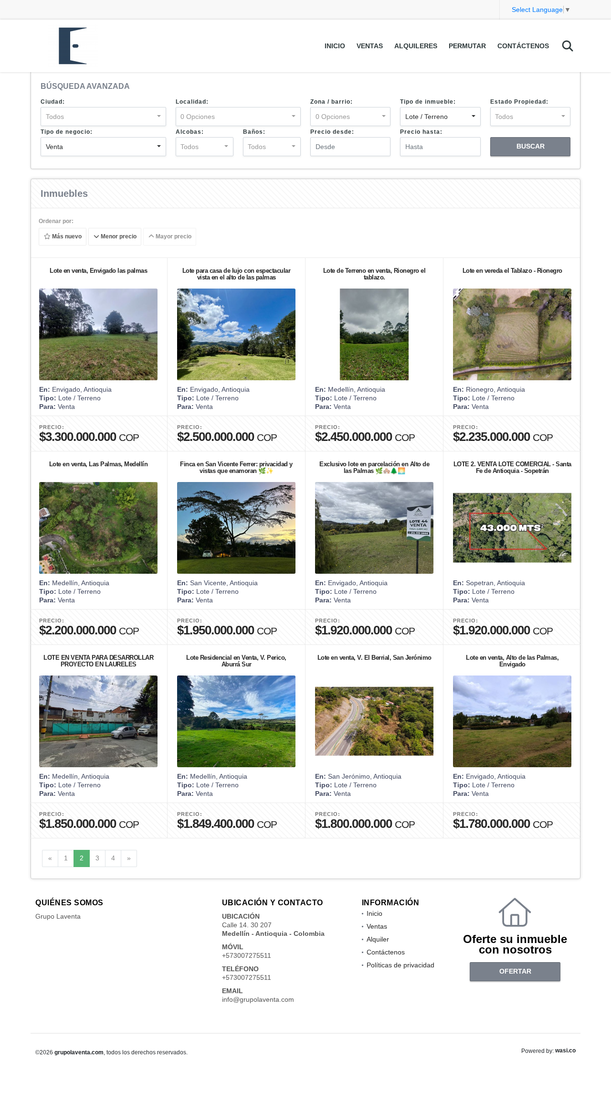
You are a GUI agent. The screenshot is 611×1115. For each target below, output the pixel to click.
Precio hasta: (421, 132)
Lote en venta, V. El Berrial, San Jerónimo (374, 657)
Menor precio (118, 237)
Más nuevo (66, 237)
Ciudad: (53, 101)
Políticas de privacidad (400, 965)
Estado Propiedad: (519, 101)
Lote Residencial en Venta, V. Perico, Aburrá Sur (236, 661)
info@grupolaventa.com (258, 999)
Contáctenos (523, 46)
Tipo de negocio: (67, 132)
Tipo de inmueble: (428, 101)
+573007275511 (246, 955)
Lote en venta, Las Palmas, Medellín (98, 464)
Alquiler (378, 939)
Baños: (254, 132)
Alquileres (415, 46)
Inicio (335, 46)
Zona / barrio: (331, 101)
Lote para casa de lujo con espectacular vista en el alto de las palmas (236, 274)
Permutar (467, 46)
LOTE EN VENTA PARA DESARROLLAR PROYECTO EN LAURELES (98, 661)
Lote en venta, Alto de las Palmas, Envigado (512, 661)
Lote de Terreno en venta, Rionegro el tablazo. (374, 274)
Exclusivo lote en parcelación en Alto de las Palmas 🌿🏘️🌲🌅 (374, 467)
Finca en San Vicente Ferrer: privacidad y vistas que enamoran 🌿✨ (236, 467)
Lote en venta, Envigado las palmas (98, 270)
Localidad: (192, 101)
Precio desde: (332, 132)
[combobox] (103, 116)
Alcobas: (190, 132)
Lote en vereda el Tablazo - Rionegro (512, 270)
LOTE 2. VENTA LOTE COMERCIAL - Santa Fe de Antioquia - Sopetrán (512, 467)
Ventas (370, 46)
